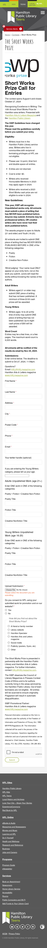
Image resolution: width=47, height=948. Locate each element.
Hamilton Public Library (19, 118)
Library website (17, 629)
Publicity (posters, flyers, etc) (23, 646)
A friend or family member (22, 626)
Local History (32, 4)
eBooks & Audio (8, 823)
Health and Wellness (10, 841)
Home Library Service (11, 889)
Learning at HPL (9, 834)
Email (8, 446)
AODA (4, 933)
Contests (15, 34)
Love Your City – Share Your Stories (17, 803)
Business (6, 848)
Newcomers (7, 885)
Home (7, 34)
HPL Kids (6, 792)
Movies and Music (9, 830)
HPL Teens (6, 795)
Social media (16, 642)
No (9, 613)
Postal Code (11, 424)
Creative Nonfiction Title (16, 520)
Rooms (5, 896)
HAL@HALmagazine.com (23, 369)
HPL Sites (7, 782)
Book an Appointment (11, 881)
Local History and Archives (13, 799)
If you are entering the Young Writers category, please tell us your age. (22, 470)
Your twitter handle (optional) (18, 457)
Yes (9, 610)
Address (9, 402)
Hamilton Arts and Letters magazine (22, 637)
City (7, 413)
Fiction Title (10, 509)
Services (6, 875)
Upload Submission (15, 585)
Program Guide (8, 865)
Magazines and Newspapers (14, 826)
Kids (14, 4)
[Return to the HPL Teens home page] (22, 17)
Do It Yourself (7, 837)
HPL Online (8, 817)
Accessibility (7, 892)
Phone (8, 435)
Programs (7, 859)
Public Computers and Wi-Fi (13, 900)
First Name (10, 380)
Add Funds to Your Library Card (15, 903)
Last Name (10, 391)
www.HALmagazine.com (16, 375)
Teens (23, 4)
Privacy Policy (14, 933)
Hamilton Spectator (19, 633)
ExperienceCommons (11, 806)
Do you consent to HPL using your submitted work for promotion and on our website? (23, 603)
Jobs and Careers (9, 852)
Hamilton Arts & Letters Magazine (20, 115)
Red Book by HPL (9, 810)
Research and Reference (12, 845)
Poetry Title (10, 498)
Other (13, 649)
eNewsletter (7, 868)
